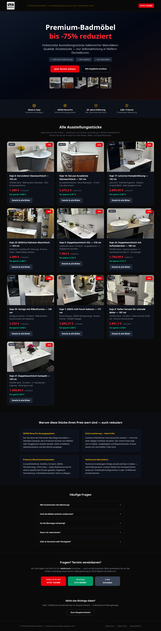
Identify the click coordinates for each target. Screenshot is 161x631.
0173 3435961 (80, 581)
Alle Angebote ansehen (96, 69)
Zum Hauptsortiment (80, 612)
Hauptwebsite (135, 626)
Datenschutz (122, 626)
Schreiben (107, 581)
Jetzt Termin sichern (65, 69)
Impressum (109, 626)
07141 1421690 (146, 5)
